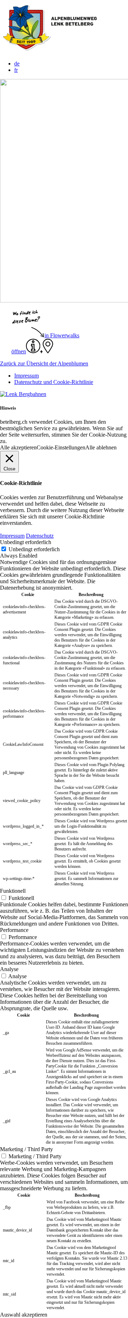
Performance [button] (14, 930)
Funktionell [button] (13, 891)
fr (16, 70)
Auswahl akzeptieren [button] (23, 1315)
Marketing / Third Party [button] (26, 1149)
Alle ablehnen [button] (101, 447)
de (17, 63)
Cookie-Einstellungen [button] (61, 447)
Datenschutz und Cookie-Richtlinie (53, 382)
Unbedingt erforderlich (34, 549)
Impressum (26, 376)
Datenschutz (40, 536)
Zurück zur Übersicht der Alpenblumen (44, 363)
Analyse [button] (9, 969)
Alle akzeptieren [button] (18, 447)
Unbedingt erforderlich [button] (25, 542)
